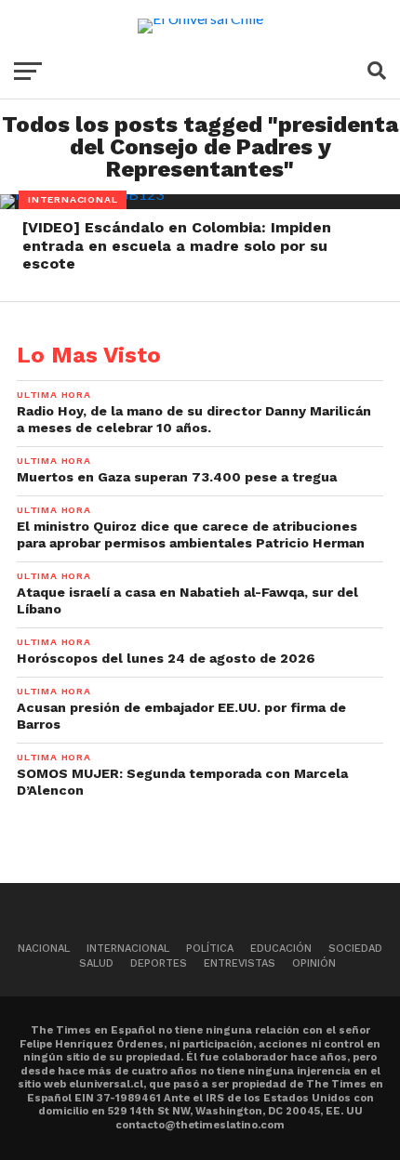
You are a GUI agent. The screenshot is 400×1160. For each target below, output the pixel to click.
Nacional (44, 948)
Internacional (128, 948)
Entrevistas (239, 963)
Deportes (158, 963)
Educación (281, 948)
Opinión (314, 963)
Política (209, 948)
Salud (96, 963)
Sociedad (355, 948)
